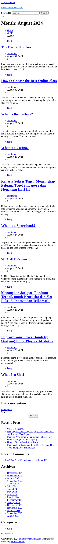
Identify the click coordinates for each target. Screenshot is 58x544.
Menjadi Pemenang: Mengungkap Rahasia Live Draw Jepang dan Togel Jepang (29, 438)
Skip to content (8, 2)
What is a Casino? (15, 148)
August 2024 (13, 483)
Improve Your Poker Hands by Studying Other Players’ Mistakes (27, 339)
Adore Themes (18, 541)
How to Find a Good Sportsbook (22, 442)
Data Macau (7, 533)
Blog (9, 41)
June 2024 (12, 489)
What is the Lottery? (17, 114)
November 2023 (14, 508)
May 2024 (12, 491)
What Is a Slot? (13, 375)
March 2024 (13, 497)
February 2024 (14, 499)
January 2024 (13, 502)
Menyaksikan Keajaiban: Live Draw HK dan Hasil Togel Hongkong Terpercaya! (31, 446)
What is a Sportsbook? (18, 226)
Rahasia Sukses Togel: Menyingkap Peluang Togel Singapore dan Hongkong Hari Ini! (28, 185)
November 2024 (14, 475)
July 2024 (11, 486)
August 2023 (13, 516)
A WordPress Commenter (19, 460)
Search (4, 412)
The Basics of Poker (16, 47)
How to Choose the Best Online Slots (29, 81)
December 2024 (14, 473)
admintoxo (12, 53)
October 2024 (13, 478)
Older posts (6, 409)
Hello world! (41, 460)
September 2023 (14, 513)
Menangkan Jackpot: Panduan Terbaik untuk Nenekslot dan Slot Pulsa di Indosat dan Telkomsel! (26, 297)
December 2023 (14, 505)
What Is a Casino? (15, 429)
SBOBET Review (14, 259)
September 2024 (14, 481)
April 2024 (12, 494)
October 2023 (13, 510)
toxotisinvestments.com (12, 7)
